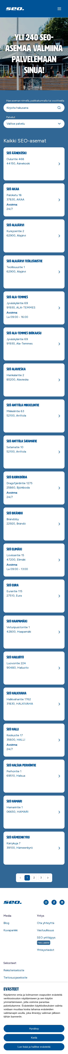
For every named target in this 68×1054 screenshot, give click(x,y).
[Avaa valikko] (59, 8)
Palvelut (10, 117)
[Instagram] (46, 902)
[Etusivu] (19, 902)
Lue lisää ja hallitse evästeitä (34, 1046)
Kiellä (34, 1037)
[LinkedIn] (62, 902)
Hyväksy (34, 1028)
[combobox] (34, 121)
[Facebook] (54, 902)
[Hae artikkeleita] (59, 107)
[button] (34, 123)
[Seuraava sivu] (48, 877)
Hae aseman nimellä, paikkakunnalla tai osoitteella (35, 100)
